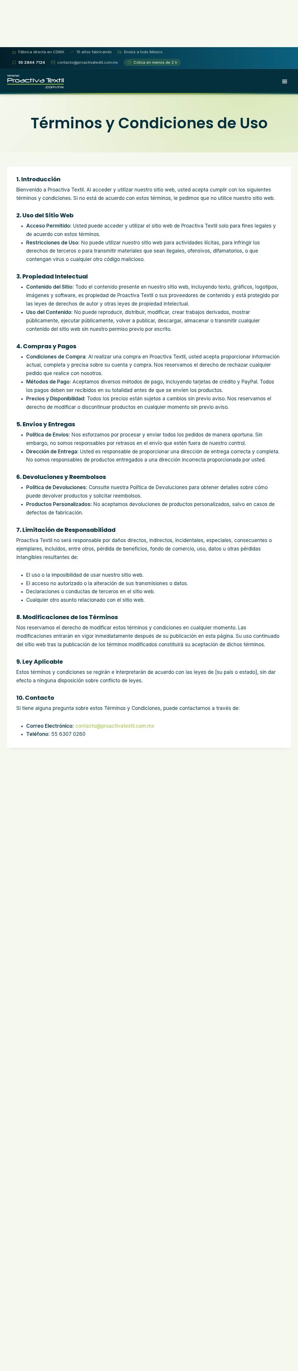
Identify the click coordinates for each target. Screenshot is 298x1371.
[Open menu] (284, 81)
